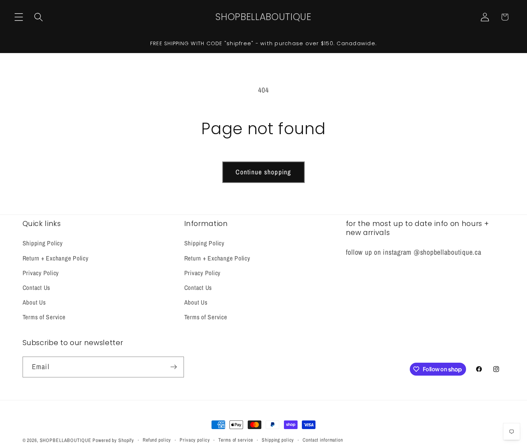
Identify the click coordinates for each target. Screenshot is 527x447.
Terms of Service (44, 317)
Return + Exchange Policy (56, 258)
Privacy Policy (41, 273)
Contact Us (37, 287)
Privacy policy (195, 440)
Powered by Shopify (113, 440)
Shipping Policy (43, 243)
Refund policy (157, 440)
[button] (19, 17)
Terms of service (235, 440)
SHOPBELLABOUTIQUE (65, 440)
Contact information (323, 440)
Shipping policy (278, 440)
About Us (34, 302)
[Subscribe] (174, 367)
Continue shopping (263, 172)
